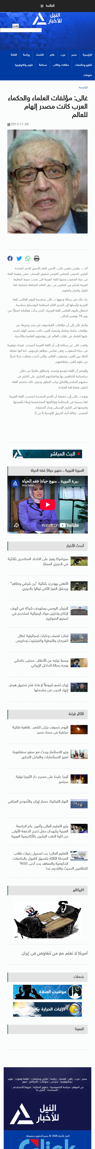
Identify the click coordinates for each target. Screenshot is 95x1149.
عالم (52, 55)
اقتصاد (40, 55)
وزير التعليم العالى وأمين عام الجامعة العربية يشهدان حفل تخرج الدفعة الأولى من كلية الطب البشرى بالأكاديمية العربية (39, 831)
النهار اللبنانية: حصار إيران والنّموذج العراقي (38, 802)
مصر (74, 55)
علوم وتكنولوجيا (24, 65)
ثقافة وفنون (22, 1079)
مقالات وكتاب (61, 65)
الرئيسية (87, 55)
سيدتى (54, 1081)
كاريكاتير (78, 890)
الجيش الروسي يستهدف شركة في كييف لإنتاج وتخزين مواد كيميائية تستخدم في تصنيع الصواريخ (39, 613)
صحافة (43, 65)
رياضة (26, 55)
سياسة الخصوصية (60, 1087)
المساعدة (53, 1090)
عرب (63, 55)
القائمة (50, 6)
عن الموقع (77, 1087)
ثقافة (14, 55)
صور (24, 1081)
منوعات (87, 75)
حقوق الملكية (40, 1087)
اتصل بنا (40, 1090)
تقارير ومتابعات (83, 65)
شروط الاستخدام (22, 1087)
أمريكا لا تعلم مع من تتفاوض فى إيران (55, 953)
